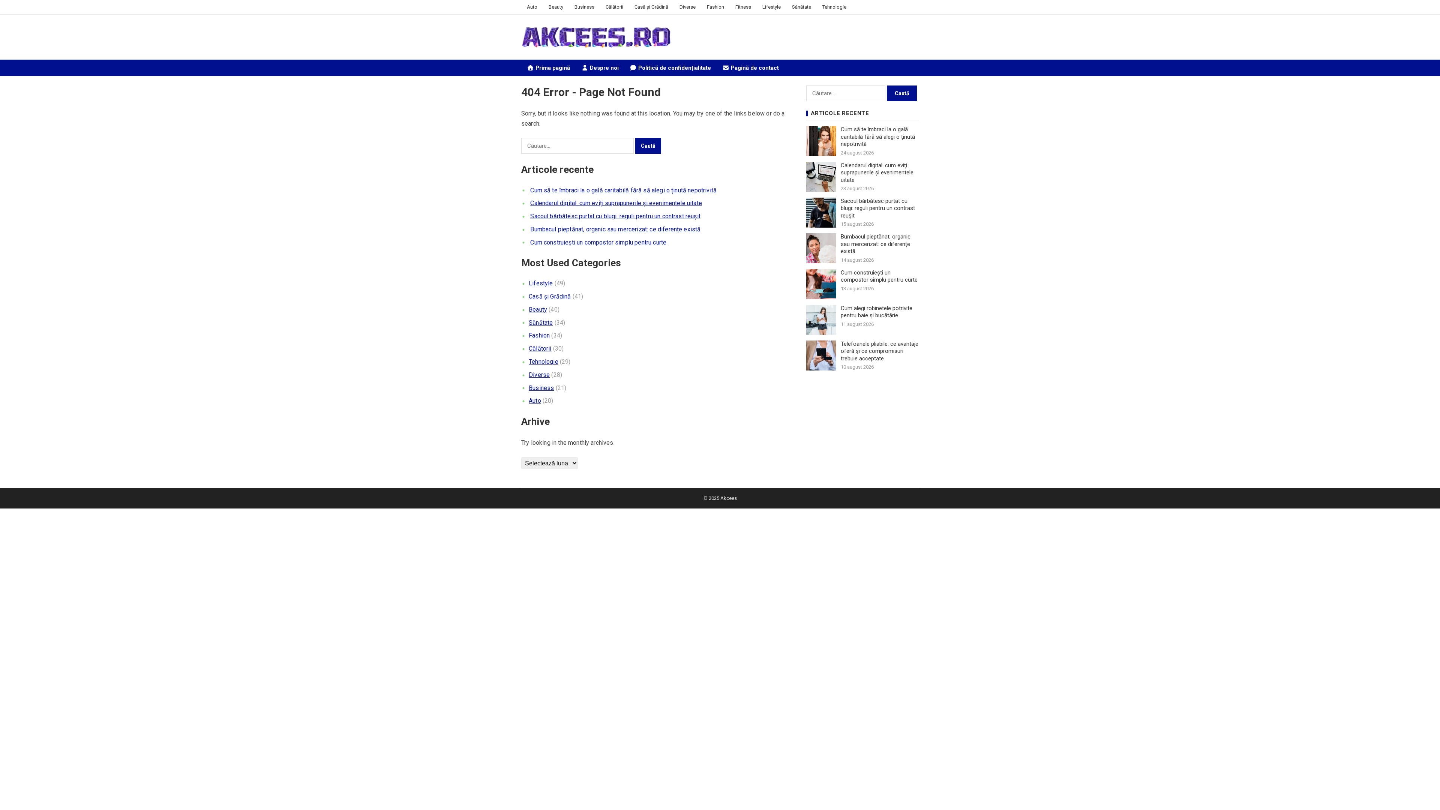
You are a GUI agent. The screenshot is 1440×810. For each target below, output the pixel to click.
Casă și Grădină (651, 7)
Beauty (556, 7)
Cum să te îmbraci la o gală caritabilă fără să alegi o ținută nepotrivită (623, 190)
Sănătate (801, 7)
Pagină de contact (754, 67)
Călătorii (614, 7)
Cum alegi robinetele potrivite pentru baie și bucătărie (876, 312)
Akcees (728, 498)
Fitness (743, 7)
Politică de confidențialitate (674, 67)
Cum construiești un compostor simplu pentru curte (598, 242)
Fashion (715, 7)
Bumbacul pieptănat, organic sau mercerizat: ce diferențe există (615, 229)
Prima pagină (552, 67)
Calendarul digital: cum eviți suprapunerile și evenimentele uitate (616, 203)
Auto (532, 7)
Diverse (688, 7)
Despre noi (603, 67)
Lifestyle (771, 7)
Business (584, 7)
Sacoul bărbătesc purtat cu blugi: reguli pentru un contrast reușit (615, 216)
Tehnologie (834, 7)
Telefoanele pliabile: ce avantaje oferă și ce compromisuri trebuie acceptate (879, 351)
